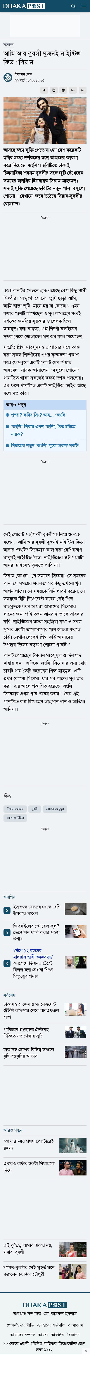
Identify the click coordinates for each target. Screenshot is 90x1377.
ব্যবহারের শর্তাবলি (51, 1325)
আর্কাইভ (57, 1334)
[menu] (83, 6)
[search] (73, 6)
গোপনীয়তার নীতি (20, 1325)
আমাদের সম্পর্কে (22, 1334)
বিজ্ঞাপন (73, 1334)
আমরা (43, 1334)
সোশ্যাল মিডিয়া (15, 818)
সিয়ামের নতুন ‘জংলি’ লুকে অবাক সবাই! (45, 445)
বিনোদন (8, 44)
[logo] (24, 6)
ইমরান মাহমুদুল (55, 809)
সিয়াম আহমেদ (15, 809)
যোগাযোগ (75, 1325)
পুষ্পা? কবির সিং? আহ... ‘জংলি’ (39, 415)
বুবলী (35, 809)
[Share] (44, 90)
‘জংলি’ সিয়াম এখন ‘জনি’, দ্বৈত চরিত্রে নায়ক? (44, 430)
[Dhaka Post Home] (45, 1305)
